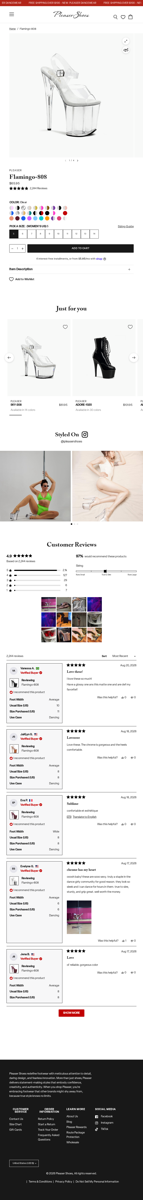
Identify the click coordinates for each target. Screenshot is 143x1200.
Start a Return (46, 1124)
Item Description (21, 269)
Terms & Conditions (40, 1181)
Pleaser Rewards (76, 1127)
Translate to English (84, 817)
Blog (69, 1122)
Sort (104, 656)
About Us (72, 1116)
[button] (28, 188)
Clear (11, 208)
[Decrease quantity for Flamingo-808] (12, 248)
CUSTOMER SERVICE (21, 1110)
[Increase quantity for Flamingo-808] (22, 248)
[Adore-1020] (104, 357)
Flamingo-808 (30, 685)
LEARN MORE (75, 1109)
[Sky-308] (39, 357)
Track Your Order (48, 1130)
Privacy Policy (63, 1181)
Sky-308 (16, 405)
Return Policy (46, 1119)
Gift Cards (15, 1130)
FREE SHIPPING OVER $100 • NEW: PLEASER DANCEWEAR (54, 3)
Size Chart (15, 1124)
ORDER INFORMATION (49, 1110)
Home (12, 29)
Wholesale (72, 1142)
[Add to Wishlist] (65, 326)
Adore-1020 (84, 405)
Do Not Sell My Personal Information (97, 1181)
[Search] (115, 17)
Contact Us (16, 1119)
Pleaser (16, 401)
